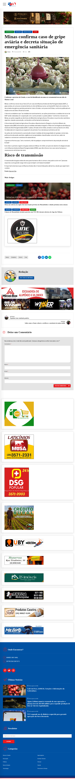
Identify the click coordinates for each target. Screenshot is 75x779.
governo (20, 257)
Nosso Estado (27, 31)
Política (33, 209)
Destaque (19, 185)
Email (6, 371)
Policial (39, 762)
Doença (7, 257)
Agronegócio (10, 185)
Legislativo (16, 209)
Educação (5, 758)
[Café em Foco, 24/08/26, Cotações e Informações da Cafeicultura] (37, 191)
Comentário (7, 344)
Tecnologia (5, 768)
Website (6, 378)
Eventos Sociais (42, 758)
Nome (6, 364)
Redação (8, 51)
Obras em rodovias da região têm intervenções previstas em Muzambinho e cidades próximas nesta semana (36, 204)
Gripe (26, 257)
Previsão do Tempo (42, 768)
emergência (13, 257)
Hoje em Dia (12, 171)
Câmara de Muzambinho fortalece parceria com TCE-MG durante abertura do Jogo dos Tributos (33, 212)
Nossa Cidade (23, 202)
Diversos (15, 202)
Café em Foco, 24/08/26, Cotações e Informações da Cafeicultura (25, 197)
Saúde (35, 31)
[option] (37, 76)
